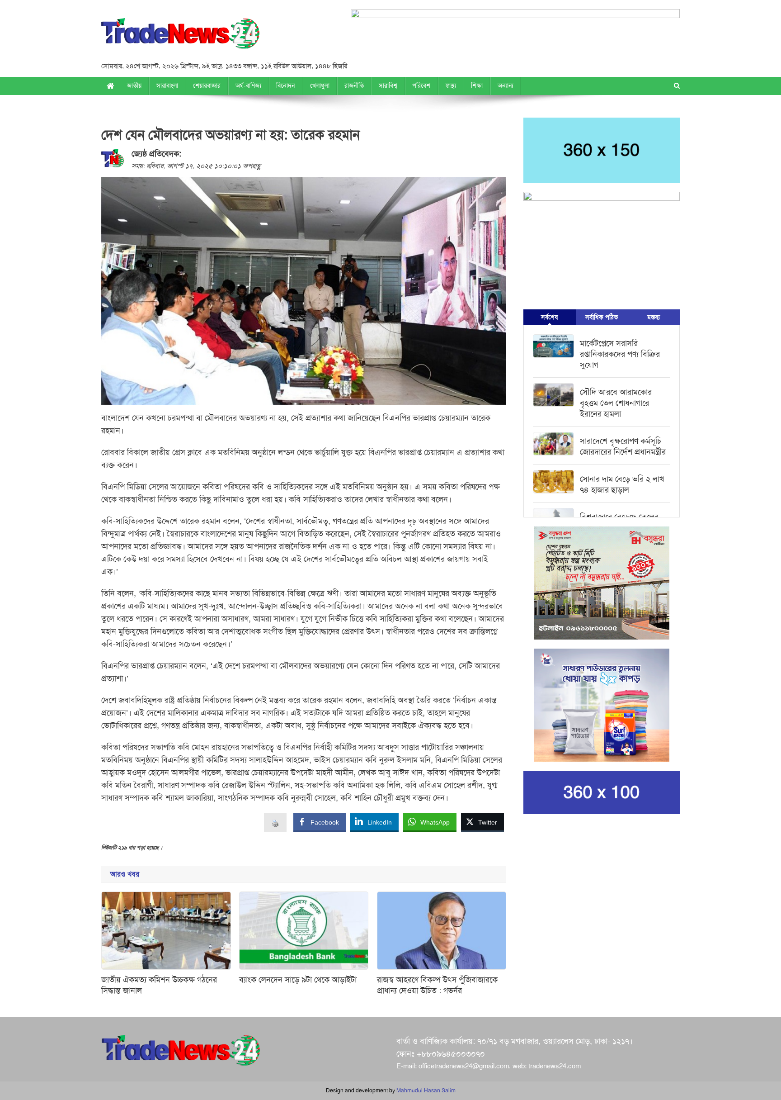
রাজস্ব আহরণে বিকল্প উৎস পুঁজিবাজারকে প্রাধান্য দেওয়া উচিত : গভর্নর (437, 985)
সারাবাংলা (167, 86)
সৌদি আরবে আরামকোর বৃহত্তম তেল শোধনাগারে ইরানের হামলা (616, 403)
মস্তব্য (653, 317)
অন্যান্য (505, 86)
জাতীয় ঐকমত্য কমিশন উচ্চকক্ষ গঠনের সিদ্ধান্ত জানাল (159, 985)
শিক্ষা (477, 86)
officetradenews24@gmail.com (464, 1066)
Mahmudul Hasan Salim (426, 1090)
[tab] (549, 317)
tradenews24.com (554, 1066)
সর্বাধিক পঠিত (601, 317)
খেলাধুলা (319, 86)
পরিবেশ (421, 86)
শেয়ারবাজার (207, 86)
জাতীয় (134, 86)
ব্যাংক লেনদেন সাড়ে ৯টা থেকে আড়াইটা (298, 980)
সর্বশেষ (549, 317)
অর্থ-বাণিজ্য (248, 86)
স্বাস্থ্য (450, 86)
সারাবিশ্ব (388, 86)
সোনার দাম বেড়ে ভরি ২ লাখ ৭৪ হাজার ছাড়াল (622, 484)
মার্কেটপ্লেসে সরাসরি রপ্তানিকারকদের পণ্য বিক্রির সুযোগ (620, 354)
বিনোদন (285, 86)
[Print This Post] (275, 822)
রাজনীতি (354, 86)
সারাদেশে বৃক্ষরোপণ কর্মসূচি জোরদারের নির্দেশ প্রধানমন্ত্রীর (623, 446)
